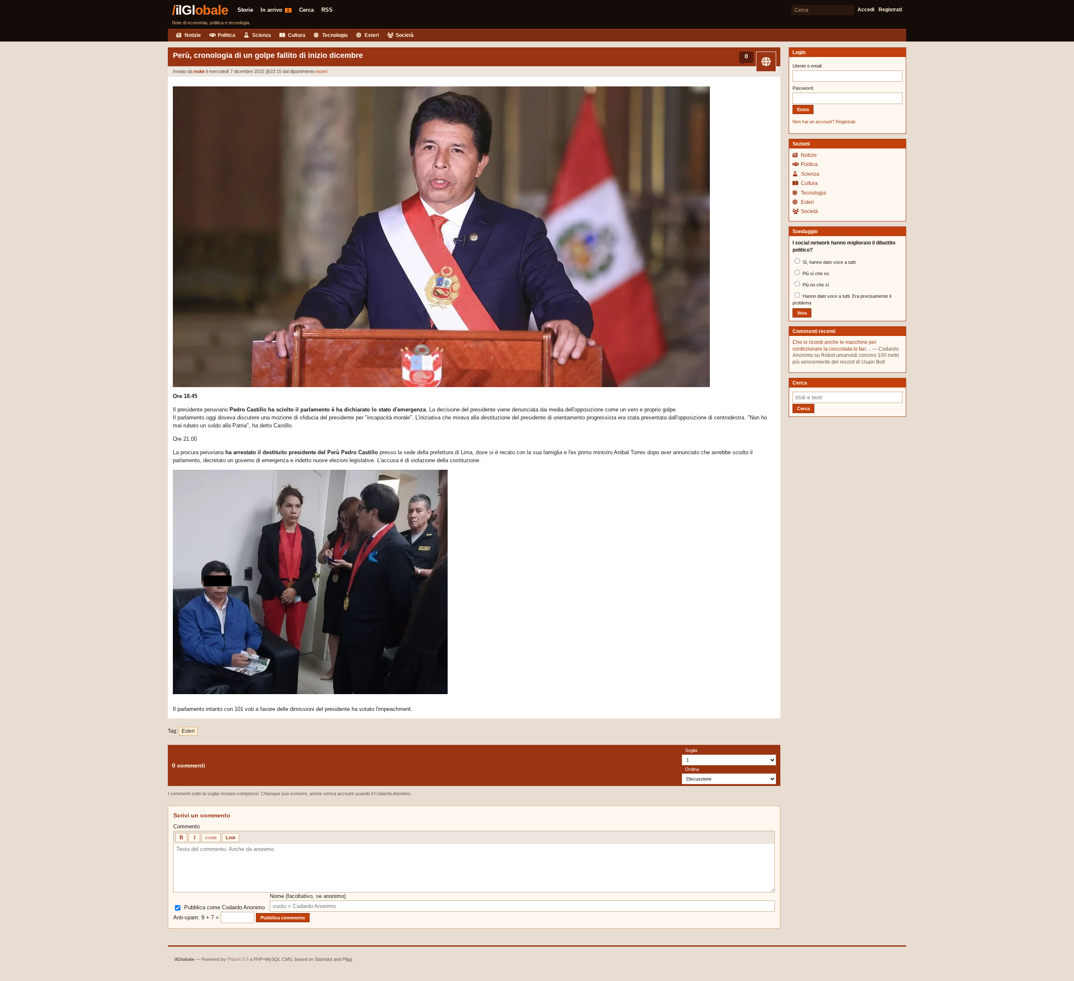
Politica (225, 35)
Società (404, 35)
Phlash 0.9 (237, 959)
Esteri (371, 35)
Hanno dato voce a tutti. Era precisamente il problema (841, 299)
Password (802, 88)
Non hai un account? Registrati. (824, 121)
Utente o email (806, 65)
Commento (186, 826)
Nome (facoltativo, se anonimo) (308, 896)
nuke (199, 71)
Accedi (866, 10)
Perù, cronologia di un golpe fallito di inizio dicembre (268, 55)
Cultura (296, 35)
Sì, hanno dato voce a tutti (828, 262)
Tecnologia (334, 35)
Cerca (306, 10)
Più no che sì (815, 284)
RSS (327, 10)
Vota (802, 312)
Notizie (192, 35)
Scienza (261, 35)
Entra (803, 109)
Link (230, 837)
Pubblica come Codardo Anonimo (224, 907)
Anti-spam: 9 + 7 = (197, 917)
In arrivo (275, 10)
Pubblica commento (283, 917)
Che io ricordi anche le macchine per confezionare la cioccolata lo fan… (834, 345)
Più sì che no (815, 273)
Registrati (890, 10)
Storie (245, 10)
